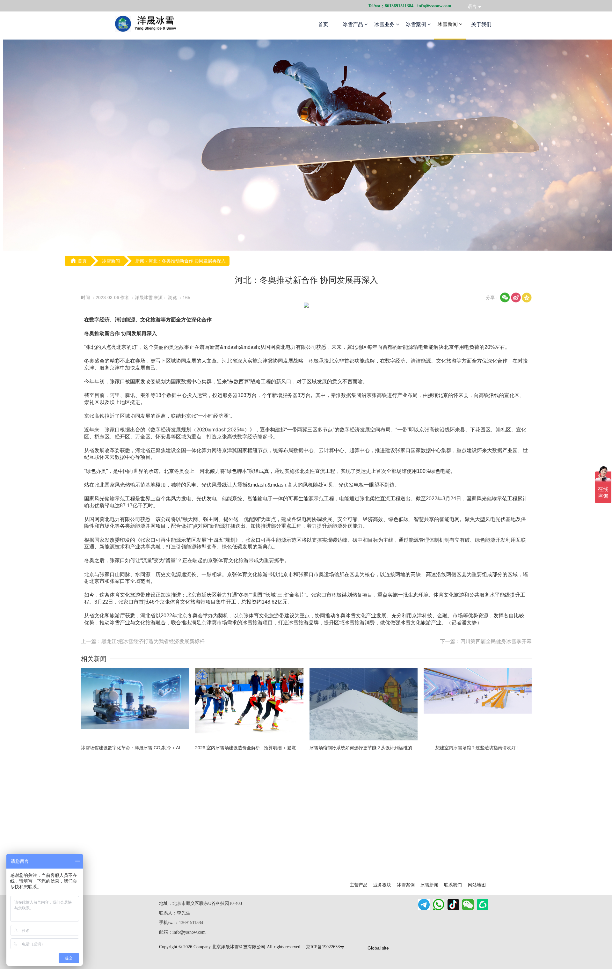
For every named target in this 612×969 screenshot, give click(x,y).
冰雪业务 (385, 24)
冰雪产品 (353, 24)
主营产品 (359, 884)
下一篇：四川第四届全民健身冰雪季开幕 (486, 641)
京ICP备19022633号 (325, 946)
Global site (378, 948)
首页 (323, 24)
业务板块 (382, 884)
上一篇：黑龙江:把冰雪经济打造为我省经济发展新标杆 (143, 641)
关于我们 (481, 24)
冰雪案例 (416, 24)
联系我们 (453, 884)
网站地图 (477, 884)
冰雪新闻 (448, 24)
